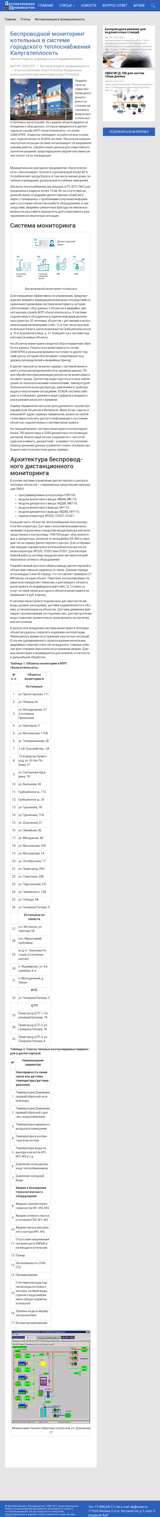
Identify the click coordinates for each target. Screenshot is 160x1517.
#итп (146, 40)
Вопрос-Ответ (114, 5)
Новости (88, 5)
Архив (139, 5)
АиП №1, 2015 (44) (114, 37)
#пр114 (119, 52)
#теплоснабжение (27, 70)
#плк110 (117, 49)
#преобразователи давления (137, 46)
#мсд (147, 87)
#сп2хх (74, 74)
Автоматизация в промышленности (59, 19)
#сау (124, 55)
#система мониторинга (42, 74)
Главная (45, 5)
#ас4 (119, 55)
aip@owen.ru (139, 1506)
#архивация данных (124, 87)
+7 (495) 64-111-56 (107, 1506)
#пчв (126, 52)
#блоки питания (130, 49)
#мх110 (131, 55)
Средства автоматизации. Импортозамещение (128, 84)
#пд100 (108, 49)
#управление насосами (116, 43)
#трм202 (139, 87)
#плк (131, 43)
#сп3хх (58, 70)
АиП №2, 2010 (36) (114, 81)
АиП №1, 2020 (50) (22, 66)
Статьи (65, 5)
